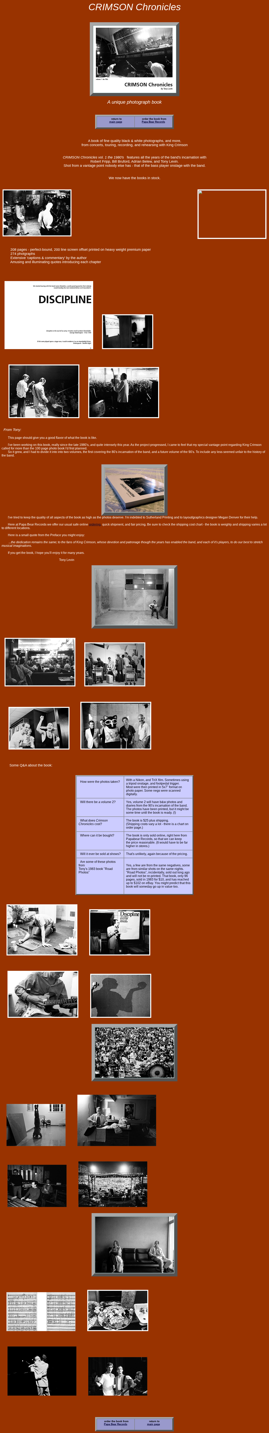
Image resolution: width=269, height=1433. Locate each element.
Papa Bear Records (153, 121)
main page (115, 121)
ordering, (95, 524)
